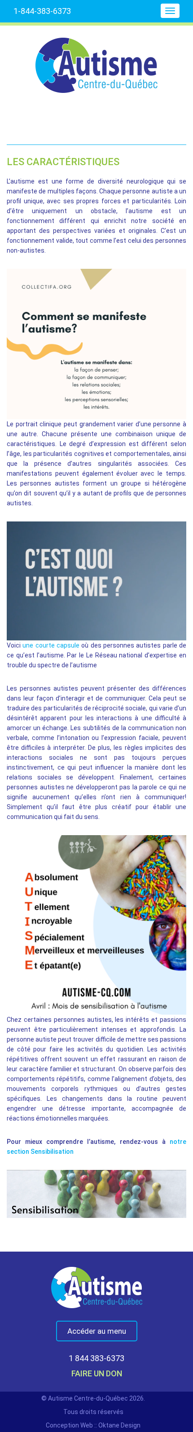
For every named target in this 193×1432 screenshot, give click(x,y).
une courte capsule (50, 645)
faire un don (96, 1373)
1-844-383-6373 (42, 11)
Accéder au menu (96, 1331)
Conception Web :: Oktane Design (93, 1425)
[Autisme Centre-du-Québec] (96, 59)
